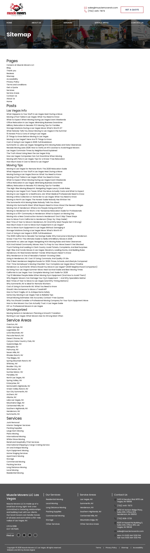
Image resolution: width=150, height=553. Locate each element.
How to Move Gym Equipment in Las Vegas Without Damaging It (36, 227)
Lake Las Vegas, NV (15, 400)
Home (9, 22)
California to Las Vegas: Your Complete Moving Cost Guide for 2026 (37, 272)
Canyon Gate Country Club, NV (21, 341)
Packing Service (14, 464)
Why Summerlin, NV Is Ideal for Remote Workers (29, 283)
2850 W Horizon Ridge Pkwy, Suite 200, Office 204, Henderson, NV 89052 (129, 512)
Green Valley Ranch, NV (17, 388)
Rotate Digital (29, 550)
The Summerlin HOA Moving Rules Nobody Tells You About (33, 202)
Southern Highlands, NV (17, 408)
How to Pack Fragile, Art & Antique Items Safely (28, 292)
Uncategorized (17, 310)
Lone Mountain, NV (15, 332)
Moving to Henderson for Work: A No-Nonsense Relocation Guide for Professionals (44, 210)
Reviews (10, 73)
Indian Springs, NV (15, 327)
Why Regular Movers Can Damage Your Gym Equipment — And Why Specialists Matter (46, 278)
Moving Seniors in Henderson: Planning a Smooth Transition (33, 313)
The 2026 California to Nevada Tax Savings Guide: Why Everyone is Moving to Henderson (47, 236)
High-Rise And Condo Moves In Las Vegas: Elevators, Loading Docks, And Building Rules (46, 250)
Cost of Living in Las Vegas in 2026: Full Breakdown (29, 142)
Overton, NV (12, 324)
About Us (11, 98)
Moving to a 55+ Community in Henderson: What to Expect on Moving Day (40, 213)
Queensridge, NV (14, 344)
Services (10, 90)
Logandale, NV (13, 330)
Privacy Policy (13, 81)
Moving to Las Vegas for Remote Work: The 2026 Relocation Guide (37, 168)
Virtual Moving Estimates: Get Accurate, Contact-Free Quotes (35, 297)
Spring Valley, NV (14, 380)
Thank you (11, 70)
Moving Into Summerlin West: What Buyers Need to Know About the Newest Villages (45, 205)
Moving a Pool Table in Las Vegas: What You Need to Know (33, 117)
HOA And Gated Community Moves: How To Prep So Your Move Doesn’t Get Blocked (45, 244)
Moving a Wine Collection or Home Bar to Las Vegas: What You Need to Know (42, 196)
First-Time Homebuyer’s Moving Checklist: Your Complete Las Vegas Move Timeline (45, 264)
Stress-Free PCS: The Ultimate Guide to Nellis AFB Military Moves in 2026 (39, 238)
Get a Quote (12, 87)
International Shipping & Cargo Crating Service (28, 445)
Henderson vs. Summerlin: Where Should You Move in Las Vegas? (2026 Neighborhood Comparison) (52, 267)
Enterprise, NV (13, 383)
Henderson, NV (13, 411)
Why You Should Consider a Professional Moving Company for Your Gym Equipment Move (47, 300)
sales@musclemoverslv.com (130, 531)
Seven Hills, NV (13, 352)
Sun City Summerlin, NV (17, 391)
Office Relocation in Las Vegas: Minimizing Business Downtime (34, 122)
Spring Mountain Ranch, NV (19, 360)
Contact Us (137, 22)
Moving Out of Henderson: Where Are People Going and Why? (35, 208)
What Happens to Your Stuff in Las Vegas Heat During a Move (34, 114)
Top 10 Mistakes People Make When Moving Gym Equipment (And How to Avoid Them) (46, 275)
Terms (100, 547)
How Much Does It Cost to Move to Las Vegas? (28, 161)
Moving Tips (15, 165)
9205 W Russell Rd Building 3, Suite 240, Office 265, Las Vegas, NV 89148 (130, 525)
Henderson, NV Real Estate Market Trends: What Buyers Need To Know (39, 253)
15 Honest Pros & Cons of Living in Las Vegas (26, 133)
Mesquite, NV (12, 346)
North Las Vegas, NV (16, 377)
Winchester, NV (14, 369)
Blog (9, 67)
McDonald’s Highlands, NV (18, 386)
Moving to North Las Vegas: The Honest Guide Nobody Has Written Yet (39, 199)
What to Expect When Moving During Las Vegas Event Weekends (36, 119)
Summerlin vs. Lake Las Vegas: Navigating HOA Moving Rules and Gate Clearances (44, 145)
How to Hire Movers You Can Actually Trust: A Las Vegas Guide (35, 303)
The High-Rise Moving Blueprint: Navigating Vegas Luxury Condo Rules (38, 188)
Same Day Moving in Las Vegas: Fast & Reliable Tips (30, 295)
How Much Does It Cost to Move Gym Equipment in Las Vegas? (35, 224)
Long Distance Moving (17, 467)
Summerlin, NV (13, 414)
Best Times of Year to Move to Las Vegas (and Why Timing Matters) (37, 281)
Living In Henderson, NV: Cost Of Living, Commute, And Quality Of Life (38, 258)
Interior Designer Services (18, 425)
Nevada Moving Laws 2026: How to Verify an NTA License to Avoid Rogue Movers (43, 147)
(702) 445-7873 (124, 506)
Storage (10, 459)
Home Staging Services (17, 453)
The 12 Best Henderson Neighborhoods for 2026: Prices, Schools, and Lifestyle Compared (47, 261)
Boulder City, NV (14, 366)
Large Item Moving (15, 431)
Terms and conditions (16, 84)
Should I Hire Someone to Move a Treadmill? (27, 289)
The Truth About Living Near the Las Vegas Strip (28, 153)
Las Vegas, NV (86, 499)
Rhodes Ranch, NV (15, 355)
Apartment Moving (15, 456)
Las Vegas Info (17, 110)
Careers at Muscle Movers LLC (20, 65)
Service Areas (13, 93)
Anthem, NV (12, 394)
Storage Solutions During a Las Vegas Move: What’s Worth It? (34, 128)
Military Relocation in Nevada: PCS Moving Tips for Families (33, 125)
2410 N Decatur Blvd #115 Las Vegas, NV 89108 (130, 500)
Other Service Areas (89, 524)
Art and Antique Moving (17, 447)
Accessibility (12, 79)
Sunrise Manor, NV (15, 372)
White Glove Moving (16, 439)
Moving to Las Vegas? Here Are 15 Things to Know (29, 139)
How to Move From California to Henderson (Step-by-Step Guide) (37, 219)
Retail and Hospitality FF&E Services (23, 442)
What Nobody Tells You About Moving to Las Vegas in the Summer (37, 131)
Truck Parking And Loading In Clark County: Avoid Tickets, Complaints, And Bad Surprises (47, 247)
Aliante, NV (11, 397)
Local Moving (12, 470)
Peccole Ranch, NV (15, 335)
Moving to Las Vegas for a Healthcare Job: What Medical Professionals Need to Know (45, 194)
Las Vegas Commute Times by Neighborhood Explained (32, 150)
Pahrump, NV (13, 349)
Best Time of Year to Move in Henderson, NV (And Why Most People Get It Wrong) (44, 222)
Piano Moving (13, 433)
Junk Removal (13, 422)
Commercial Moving (16, 461)
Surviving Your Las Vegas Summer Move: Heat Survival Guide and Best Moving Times (45, 269)
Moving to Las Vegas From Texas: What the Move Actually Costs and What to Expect (45, 191)
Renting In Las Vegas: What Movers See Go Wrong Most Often (35, 316)
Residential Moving (15, 473)
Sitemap (10, 76)
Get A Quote (132, 9)
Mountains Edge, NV (15, 402)
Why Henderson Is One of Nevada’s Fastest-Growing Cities (33, 255)
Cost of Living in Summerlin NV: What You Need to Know (32, 286)
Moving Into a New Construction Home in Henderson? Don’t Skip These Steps (42, 216)
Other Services (53, 524)
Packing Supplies (14, 428)
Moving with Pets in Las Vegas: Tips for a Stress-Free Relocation (36, 159)
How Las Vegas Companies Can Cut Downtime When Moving (34, 156)
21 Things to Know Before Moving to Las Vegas (27, 136)
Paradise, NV (12, 374)
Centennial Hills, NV (15, 405)
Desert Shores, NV (15, 338)
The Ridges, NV (13, 358)
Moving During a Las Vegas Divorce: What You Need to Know (34, 174)
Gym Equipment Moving (17, 450)
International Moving (16, 436)
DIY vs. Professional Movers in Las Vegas (25, 306)
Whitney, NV (12, 363)
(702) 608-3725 (124, 518)
